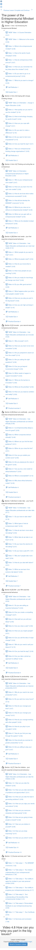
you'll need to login (26, 942)
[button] (1, 2)
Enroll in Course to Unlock (18, 944)
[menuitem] (1, 5)
